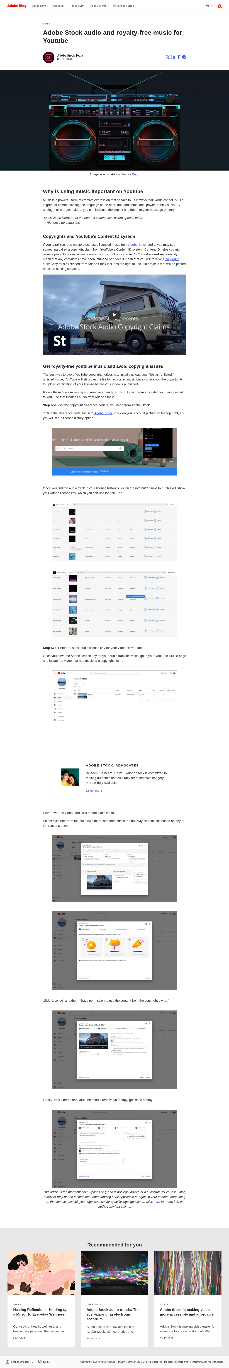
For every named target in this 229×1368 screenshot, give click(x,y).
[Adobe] (219, 5)
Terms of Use (134, 1362)
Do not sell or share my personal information (185, 1362)
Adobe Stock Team (70, 55)
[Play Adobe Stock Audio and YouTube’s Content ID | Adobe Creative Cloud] (114, 315)
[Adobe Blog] (18, 5)
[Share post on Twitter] (168, 57)
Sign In (209, 5)
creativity (94, 1304)
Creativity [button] (58, 5)
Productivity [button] (77, 5)
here (157, 1202)
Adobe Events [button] (98, 5)
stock (17, 1304)
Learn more (94, 790)
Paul (135, 174)
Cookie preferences (152, 1362)
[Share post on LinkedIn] (173, 57)
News (46, 24)
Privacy (121, 1362)
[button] (19, 1362)
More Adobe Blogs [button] (123, 5)
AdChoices (218, 1362)
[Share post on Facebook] (179, 57)
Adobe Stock (137, 244)
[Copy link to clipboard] (184, 57)
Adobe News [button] (39, 5)
